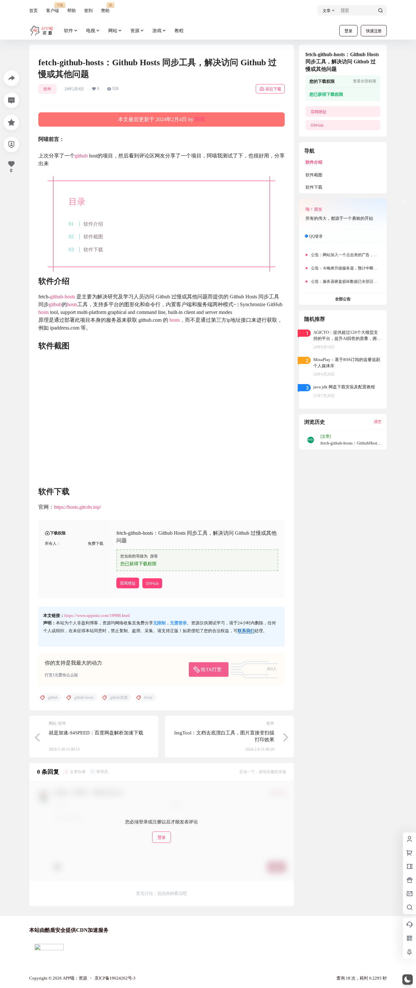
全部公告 (343, 299)
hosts (72, 304)
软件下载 (93, 249)
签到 (88, 10)
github (81, 155)
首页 (33, 10)
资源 (134, 30)
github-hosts (62, 296)
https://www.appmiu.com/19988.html (97, 615)
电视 (90, 30)
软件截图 (93, 236)
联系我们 (246, 630)
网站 (112, 30)
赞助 (105, 8)
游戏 (157, 30)
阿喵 (200, 119)
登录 (348, 31)
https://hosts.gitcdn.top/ (77, 507)
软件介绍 (93, 224)
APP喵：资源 (74, 978)
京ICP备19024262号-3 (115, 978)
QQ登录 (316, 236)
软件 (68, 30)
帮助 (71, 10)
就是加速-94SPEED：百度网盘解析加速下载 (96, 732)
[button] (407, 979)
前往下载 (273, 89)
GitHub (152, 583)
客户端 (52, 8)
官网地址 (128, 583)
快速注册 (374, 31)
